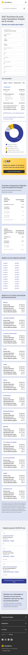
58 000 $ (5, 274)
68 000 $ (17, 279)
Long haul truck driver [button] (8, 535)
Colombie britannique (8, 318)
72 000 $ (17, 281)
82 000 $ (5, 288)
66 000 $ (5, 279)
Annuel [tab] (5, 82)
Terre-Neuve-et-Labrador (10, 442)
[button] (14, 617)
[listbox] (14, 31)
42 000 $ (5, 265)
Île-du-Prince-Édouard (9, 457)
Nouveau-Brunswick (8, 411)
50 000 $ (5, 270)
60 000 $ (17, 274)
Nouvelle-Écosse (7, 488)
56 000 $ (17, 272)
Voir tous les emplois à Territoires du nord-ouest (14, 581)
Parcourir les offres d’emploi (14, 171)
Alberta (5, 380)
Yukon (5, 349)
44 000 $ (17, 265)
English (3, 634)
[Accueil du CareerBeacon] (7, 2)
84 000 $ (17, 288)
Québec (5, 473)
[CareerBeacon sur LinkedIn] (9, 640)
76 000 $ (17, 283)
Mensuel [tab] (10, 82)
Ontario (5, 364)
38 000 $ (5, 263)
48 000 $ (17, 267)
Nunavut (5, 302)
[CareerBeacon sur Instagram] (6, 640)
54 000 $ (5, 272)
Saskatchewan (7, 395)
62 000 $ (5, 277)
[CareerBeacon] (7, 645)
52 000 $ (17, 270)
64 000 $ (17, 277)
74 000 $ (5, 283)
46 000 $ (5, 267)
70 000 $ (5, 281)
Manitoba (5, 426)
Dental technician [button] (7, 551)
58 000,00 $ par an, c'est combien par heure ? (13, 113)
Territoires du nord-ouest (10, 333)
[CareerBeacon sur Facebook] (3, 640)
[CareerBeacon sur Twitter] (12, 640)
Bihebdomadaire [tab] (17, 82)
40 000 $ (17, 263)
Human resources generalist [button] (10, 566)
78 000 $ (5, 286)
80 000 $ (17, 286)
